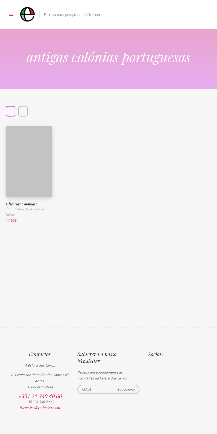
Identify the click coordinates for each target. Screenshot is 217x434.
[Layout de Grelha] (10, 111)
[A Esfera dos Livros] (27, 14)
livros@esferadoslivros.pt (40, 407)
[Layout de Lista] (23, 111)
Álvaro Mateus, (16, 209)
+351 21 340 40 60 (40, 396)
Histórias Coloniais (21, 203)
